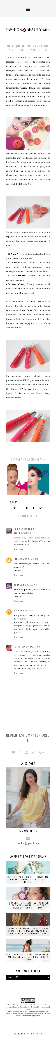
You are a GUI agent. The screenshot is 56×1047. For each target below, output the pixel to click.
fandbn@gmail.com (28, 843)
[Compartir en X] (15, 508)
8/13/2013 (33, 558)
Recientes (14, 735)
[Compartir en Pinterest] (27, 508)
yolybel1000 (21, 646)
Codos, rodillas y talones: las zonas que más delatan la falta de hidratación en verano (28, 957)
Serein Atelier (33, 1033)
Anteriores (40, 735)
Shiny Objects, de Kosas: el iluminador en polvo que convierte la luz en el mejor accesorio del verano (28, 905)
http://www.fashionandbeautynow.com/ (37, 1011)
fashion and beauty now (31, 1005)
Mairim (18, 610)
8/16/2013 (28, 610)
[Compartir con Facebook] (21, 508)
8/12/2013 (26, 532)
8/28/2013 (35, 646)
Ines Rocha (20, 558)
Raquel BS (20, 584)
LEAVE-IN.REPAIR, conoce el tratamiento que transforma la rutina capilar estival (28, 879)
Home (26, 737)
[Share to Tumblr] (33, 508)
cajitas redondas (23, 62)
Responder (18, 549)
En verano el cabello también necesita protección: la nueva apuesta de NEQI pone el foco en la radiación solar (28, 931)
